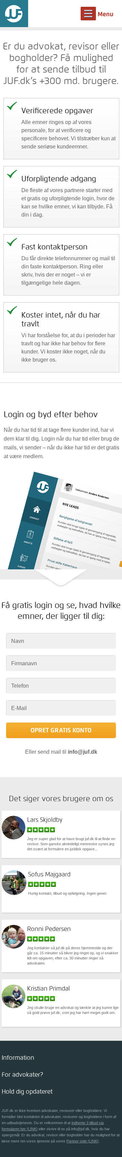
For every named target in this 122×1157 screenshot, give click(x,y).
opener (61, 1058)
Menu (106, 14)
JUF (14, 13)
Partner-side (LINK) (82, 1141)
